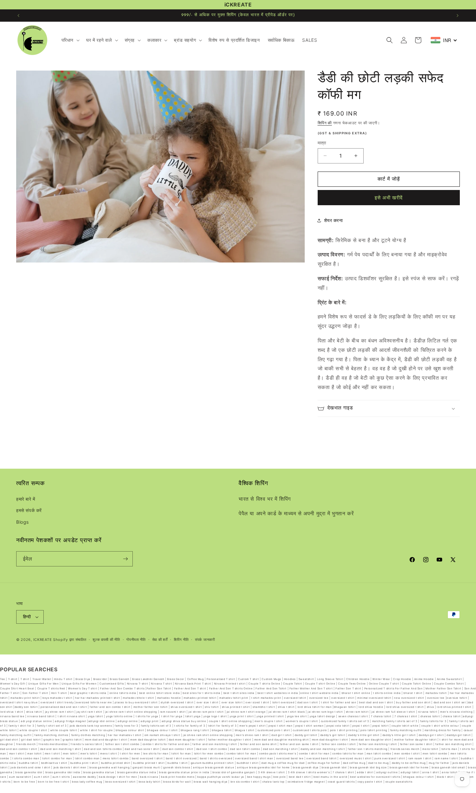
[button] (70, 40)
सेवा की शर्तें (160, 639)
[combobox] (444, 40)
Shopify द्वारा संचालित (69, 639)
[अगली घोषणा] (457, 15)
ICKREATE (42, 639)
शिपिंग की (325, 122)
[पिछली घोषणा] (18, 15)
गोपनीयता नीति (136, 639)
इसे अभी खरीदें (389, 198)
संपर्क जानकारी (205, 639)
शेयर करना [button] (333, 220)
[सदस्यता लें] (125, 558)
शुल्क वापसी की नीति (106, 639)
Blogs (22, 522)
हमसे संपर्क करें (29, 510)
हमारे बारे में (25, 499)
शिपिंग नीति (181, 639)
